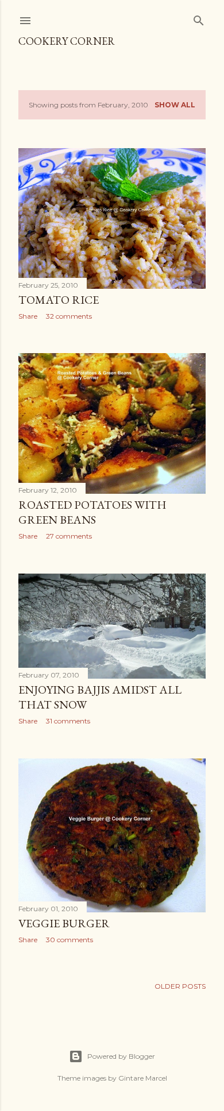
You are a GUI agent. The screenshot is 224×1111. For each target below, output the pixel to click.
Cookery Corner (66, 41)
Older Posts (180, 986)
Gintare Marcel (142, 1078)
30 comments (69, 939)
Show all (175, 104)
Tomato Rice (58, 299)
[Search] (199, 18)
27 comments (69, 536)
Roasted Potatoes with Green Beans (92, 512)
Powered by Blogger (121, 1056)
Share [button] (27, 316)
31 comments (68, 721)
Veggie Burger (64, 923)
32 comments (69, 316)
